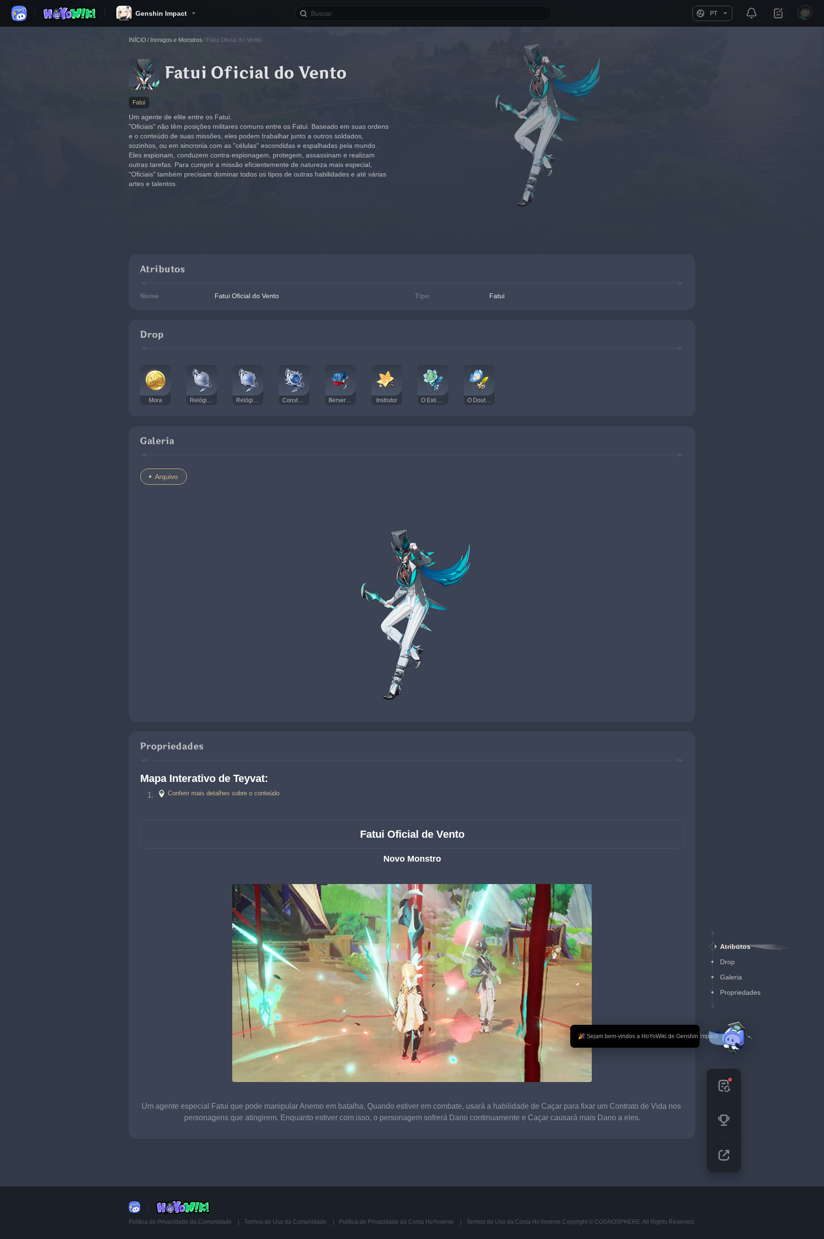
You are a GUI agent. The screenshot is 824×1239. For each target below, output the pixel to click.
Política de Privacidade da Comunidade (181, 1221)
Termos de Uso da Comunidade (286, 1221)
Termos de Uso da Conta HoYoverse (513, 1221)
